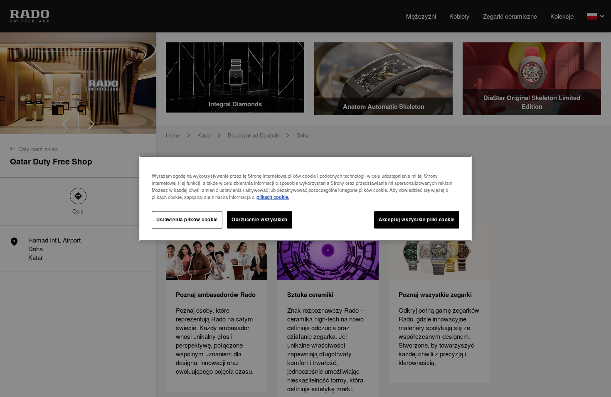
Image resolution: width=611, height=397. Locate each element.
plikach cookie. (272, 197)
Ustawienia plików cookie (187, 219)
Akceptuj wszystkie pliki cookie (417, 219)
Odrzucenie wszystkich (260, 219)
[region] (305, 198)
